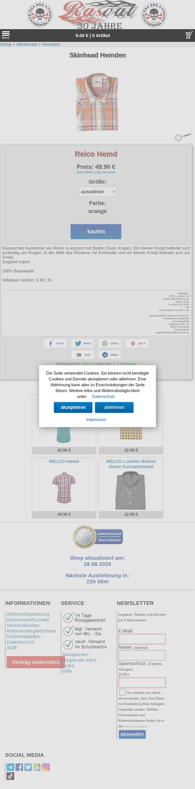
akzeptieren (73, 407)
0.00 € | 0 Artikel (93, 35)
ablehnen (114, 407)
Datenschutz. (104, 396)
